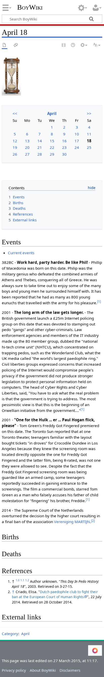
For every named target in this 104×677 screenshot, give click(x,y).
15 (52, 140)
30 (64, 154)
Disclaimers (70, 670)
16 (64, 140)
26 (15, 154)
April (52, 113)
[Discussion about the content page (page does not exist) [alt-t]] (16, 45)
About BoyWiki (43, 670)
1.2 (27, 580)
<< (15, 113)
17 (76, 140)
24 (76, 147)
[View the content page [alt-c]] (4, 45)
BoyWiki (30, 7)
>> (89, 113)
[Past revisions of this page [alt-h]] (73, 45)
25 (89, 147)
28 (39, 154)
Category (10, 633)
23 (64, 147)
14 (39, 140)
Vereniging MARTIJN (72, 521)
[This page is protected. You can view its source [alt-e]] (64, 45)
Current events (21, 252)
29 (52, 154)
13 (27, 140)
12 (15, 140)
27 (27, 154)
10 (76, 133)
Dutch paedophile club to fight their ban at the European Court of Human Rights (55, 594)
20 (27, 147)
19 (15, 147)
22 (52, 147)
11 (89, 133)
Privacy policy (14, 670)
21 (39, 147)
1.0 (17, 580)
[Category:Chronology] (11, 75)
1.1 (22, 580)
